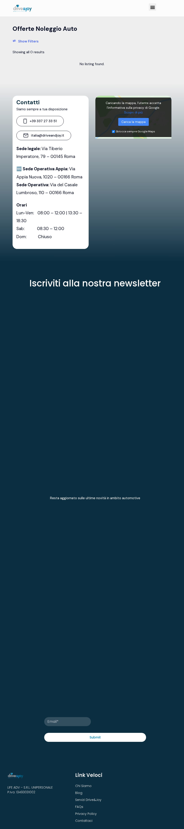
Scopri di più (133, 112)
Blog (78, 793)
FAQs (79, 807)
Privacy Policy (86, 813)
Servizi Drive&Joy (88, 800)
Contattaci (83, 820)
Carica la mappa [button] (133, 122)
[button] (152, 7)
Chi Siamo (83, 786)
